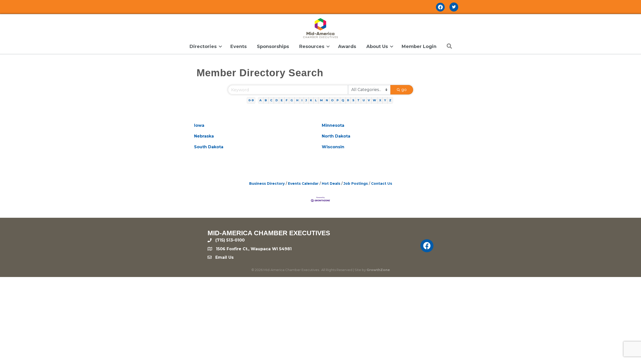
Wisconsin (333, 146)
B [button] (266, 100)
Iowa (199, 125)
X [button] (380, 100)
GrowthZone (378, 270)
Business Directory (267, 184)
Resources (311, 46)
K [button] (311, 100)
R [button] (348, 100)
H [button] (297, 100)
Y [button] (385, 100)
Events (238, 46)
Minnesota (333, 125)
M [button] (321, 100)
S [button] (353, 100)
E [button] (282, 100)
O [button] (332, 100)
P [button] (338, 100)
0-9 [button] (251, 100)
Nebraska (204, 136)
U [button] (364, 100)
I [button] (301, 100)
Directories (203, 46)
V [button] (369, 100)
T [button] (358, 100)
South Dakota (208, 146)
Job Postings (356, 184)
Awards (347, 46)
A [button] (260, 100)
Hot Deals (331, 184)
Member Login (419, 46)
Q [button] (343, 100)
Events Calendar (303, 184)
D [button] (276, 100)
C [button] (271, 100)
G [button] (291, 100)
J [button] (306, 100)
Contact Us (381, 184)
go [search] (404, 89)
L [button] (316, 100)
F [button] (286, 100)
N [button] (327, 100)
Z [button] (390, 100)
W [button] (374, 100)
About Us (377, 46)
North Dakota (336, 136)
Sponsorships (273, 46)
